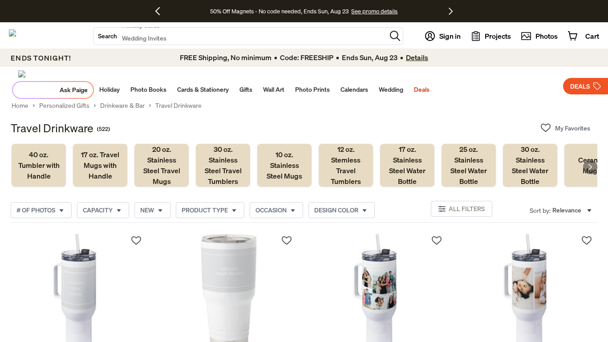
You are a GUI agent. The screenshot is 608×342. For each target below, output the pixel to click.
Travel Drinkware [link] (178, 105)
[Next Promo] (451, 11)
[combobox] (240, 36)
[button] (395, 36)
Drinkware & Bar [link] (122, 105)
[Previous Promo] (160, 11)
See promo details (374, 11)
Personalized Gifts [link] (64, 105)
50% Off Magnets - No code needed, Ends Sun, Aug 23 (279, 11)
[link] (39, 165)
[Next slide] (590, 167)
